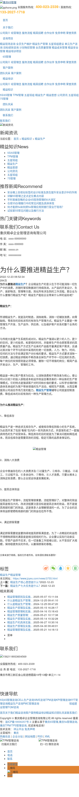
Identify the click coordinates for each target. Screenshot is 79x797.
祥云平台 (19, 729)
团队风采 (5, 73)
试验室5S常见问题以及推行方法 (25, 210)
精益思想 (51, 95)
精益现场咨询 (7, 44)
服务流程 (27, 33)
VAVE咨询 (39, 700)
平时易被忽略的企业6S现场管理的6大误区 (31, 199)
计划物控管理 (27, 47)
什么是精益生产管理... (20, 600)
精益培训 (8, 78)
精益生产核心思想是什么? (25, 582)
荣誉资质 (71, 33)
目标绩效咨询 (11, 47)
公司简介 (5, 33)
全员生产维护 (24, 44)
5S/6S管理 (6, 95)
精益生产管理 (40, 44)
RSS (40, 736)
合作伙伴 (49, 33)
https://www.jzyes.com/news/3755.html (35, 578)
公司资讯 (62, 95)
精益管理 (15, 574)
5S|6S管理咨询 (8, 700)
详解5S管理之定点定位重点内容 (25, 196)
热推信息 (5, 736)
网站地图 (30, 736)
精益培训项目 (13, 51)
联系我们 (8, 115)
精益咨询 (20, 712)
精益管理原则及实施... (20, 596)
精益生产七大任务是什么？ (25, 585)
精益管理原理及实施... (20, 629)
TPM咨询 (50, 700)
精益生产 (40, 95)
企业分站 (17, 736)
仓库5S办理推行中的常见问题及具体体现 (30, 203)
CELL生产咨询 (25, 700)
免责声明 (30, 729)
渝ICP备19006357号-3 (18, 721)
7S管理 (4, 98)
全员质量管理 (43, 47)
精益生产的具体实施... (20, 622)
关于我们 (8, 27)
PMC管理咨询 (31, 703)
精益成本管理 (59, 47)
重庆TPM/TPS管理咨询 (13, 725)
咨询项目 (8, 38)
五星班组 (29, 95)
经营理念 (16, 33)
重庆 (16, 732)
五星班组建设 (56, 44)
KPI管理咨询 (63, 700)
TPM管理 (18, 95)
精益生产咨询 (15, 703)
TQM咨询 (13, 707)
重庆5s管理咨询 (68, 721)
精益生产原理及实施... (20, 607)
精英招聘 (38, 33)
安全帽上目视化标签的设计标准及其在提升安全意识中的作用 (42, 192)
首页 (5, 20)
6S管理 (7, 56)
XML (47, 736)
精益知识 (8, 89)
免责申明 (60, 33)
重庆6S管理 (51, 721)
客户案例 (8, 67)
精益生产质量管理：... (20, 615)
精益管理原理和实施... (20, 611)
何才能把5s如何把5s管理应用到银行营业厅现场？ (35, 207)
